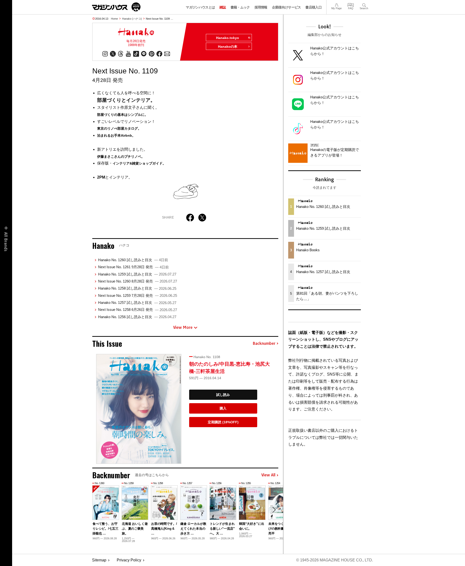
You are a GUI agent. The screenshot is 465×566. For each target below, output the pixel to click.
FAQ (350, 4)
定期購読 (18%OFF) (223, 422)
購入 (223, 408)
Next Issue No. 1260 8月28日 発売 (137, 281)
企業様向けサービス (286, 7)
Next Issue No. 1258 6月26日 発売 (137, 309)
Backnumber (264, 343)
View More (183, 327)
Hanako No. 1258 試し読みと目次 (137, 288)
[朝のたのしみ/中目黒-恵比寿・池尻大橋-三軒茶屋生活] (138, 409)
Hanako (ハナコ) (132, 18)
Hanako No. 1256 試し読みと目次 (137, 317)
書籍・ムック (240, 7)
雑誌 (222, 7)
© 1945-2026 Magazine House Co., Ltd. (334, 560)
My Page (336, 4)
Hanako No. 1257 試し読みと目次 (137, 302)
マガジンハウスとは (200, 7)
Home (114, 18)
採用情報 (261, 7)
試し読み (223, 395)
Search (364, 4)
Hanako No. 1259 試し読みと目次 (137, 274)
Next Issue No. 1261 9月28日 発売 (133, 267)
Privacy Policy (129, 560)
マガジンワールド (116, 6)
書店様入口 (313, 7)
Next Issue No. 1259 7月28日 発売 (137, 295)
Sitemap (99, 560)
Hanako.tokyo (227, 38)
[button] (274, 509)
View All (268, 475)
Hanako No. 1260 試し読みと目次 (133, 260)
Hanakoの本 (227, 46)
